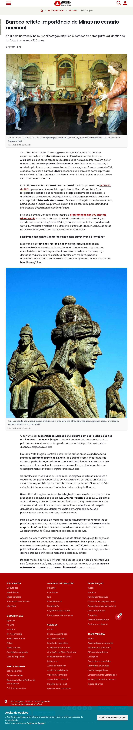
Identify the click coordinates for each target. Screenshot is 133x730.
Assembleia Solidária (98, 619)
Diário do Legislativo (98, 652)
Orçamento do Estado (58, 610)
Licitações (93, 656)
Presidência (13, 592)
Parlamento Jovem (98, 624)
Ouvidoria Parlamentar (59, 647)
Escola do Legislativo (57, 643)
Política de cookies (16, 688)
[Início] (41, 10)
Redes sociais (13, 647)
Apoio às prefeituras (57, 670)
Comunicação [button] (57, 10)
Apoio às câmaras (56, 665)
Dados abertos (95, 683)
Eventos (92, 592)
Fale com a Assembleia (59, 688)
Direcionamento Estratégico (102, 674)
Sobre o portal (14, 670)
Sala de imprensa (15, 656)
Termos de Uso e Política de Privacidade (21, 682)
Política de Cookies (36, 723)
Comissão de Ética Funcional (61, 652)
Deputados (12, 587)
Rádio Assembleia (16, 638)
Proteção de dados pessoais (102, 679)
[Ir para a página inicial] (64, 3)
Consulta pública (96, 610)
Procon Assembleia (57, 633)
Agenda (11, 620)
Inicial (91, 587)
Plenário (51, 587)
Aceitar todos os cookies (112, 717)
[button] (120, 614)
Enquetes (92, 615)
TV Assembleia (14, 633)
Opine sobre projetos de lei (101, 601)
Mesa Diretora (14, 596)
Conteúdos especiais (17, 652)
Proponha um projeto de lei (102, 606)
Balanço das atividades (99, 647)
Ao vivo (10, 624)
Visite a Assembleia (57, 674)
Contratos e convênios (99, 661)
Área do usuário (15, 675)
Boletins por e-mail (57, 683)
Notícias (73, 10)
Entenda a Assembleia (18, 601)
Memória (11, 606)
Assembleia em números (100, 643)
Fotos (9, 643)
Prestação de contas (98, 665)
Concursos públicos (98, 670)
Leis (49, 596)
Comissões (52, 592)
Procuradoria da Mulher (59, 656)
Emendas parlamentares (60, 615)
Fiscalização (53, 606)
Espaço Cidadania (56, 638)
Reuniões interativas (98, 596)
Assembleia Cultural (57, 679)
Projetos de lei (54, 601)
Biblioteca (52, 661)
